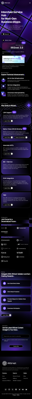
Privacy (14, 395)
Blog (25, 376)
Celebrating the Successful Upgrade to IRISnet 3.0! (13, 52)
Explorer (4, 378)
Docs (3, 376)
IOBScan (15, 378)
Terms (18, 395)
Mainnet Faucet (16, 376)
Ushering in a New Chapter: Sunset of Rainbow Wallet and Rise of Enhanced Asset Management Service (13, 65)
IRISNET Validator (17, 380)
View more (22, 40)
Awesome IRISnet (6, 380)
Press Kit (26, 378)
